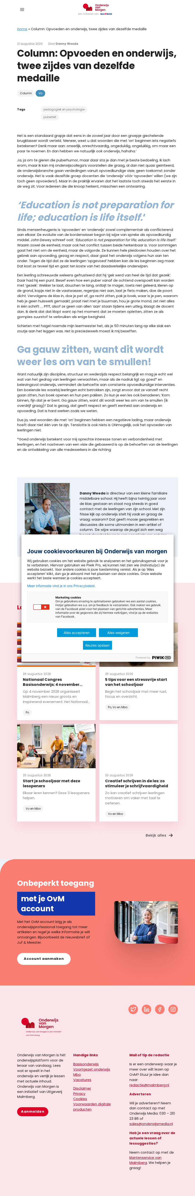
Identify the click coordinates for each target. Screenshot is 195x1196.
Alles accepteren (77, 633)
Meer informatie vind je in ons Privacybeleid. (61, 586)
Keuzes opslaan (97, 645)
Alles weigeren (118, 633)
